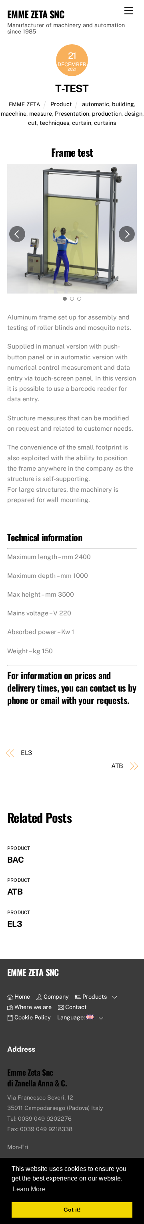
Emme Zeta (24, 104)
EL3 (26, 753)
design (133, 113)
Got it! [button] (72, 1209)
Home (21, 996)
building (123, 104)
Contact (75, 1006)
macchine (13, 113)
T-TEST (71, 89)
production (107, 113)
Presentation (72, 113)
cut (32, 122)
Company (55, 996)
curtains (105, 122)
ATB (117, 766)
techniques (54, 122)
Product (61, 104)
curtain (81, 122)
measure (40, 113)
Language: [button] (71, 1017)
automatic (95, 104)
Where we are (32, 1006)
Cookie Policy (32, 1017)
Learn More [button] (29, 1189)
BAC (15, 860)
